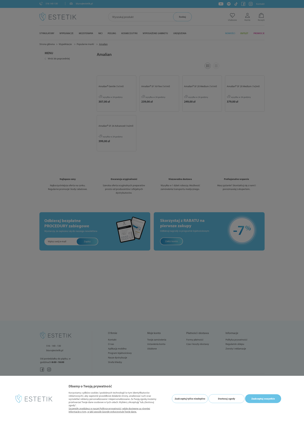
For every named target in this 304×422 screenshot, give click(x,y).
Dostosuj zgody (226, 398)
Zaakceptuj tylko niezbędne (190, 398)
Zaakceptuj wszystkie (263, 398)
